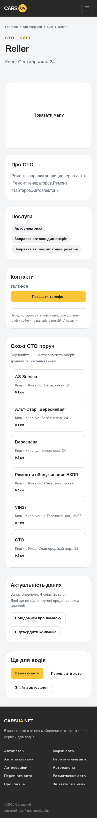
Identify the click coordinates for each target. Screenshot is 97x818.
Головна (11, 27)
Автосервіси (32, 27)
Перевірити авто (66, 673)
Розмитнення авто (69, 776)
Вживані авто (27, 673)
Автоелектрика (28, 228)
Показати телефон (48, 296)
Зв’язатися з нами (69, 784)
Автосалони (64, 767)
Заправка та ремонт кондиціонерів (46, 249)
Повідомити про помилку (38, 618)
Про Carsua (14, 784)
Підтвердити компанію (35, 632)
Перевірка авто (18, 776)
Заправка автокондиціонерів (41, 239)
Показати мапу (48, 115)
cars (14, 8)
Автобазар (14, 751)
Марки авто (63, 751)
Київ (50, 27)
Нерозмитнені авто (70, 759)
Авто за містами (19, 759)
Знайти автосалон (31, 687)
